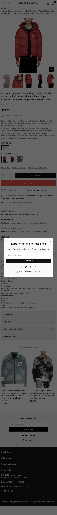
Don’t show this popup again (29, 272)
